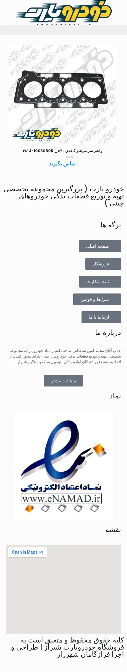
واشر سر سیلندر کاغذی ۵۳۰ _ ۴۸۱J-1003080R (62, 151)
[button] (63, 30)
